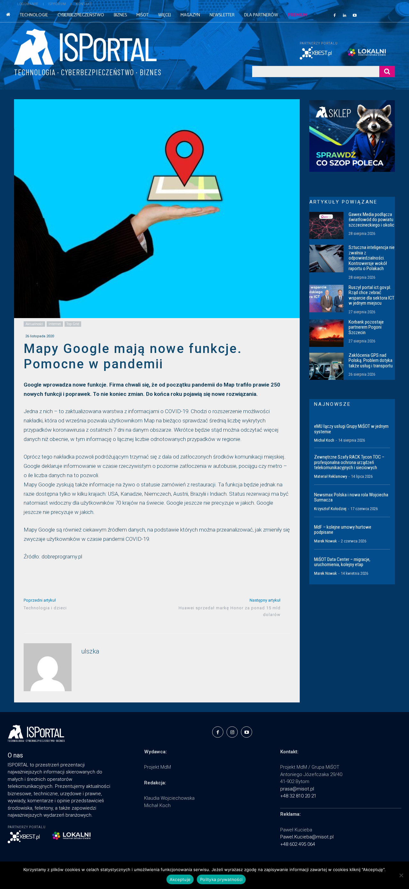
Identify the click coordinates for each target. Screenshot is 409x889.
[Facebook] (334, 15)
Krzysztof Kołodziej (330, 508)
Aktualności (34, 324)
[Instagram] (232, 732)
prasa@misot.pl (297, 789)
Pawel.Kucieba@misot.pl (307, 837)
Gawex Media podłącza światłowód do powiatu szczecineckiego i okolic (371, 220)
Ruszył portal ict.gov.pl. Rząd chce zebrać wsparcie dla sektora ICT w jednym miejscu (371, 295)
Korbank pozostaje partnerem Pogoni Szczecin (366, 327)
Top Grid (72, 324)
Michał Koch (324, 440)
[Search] (387, 71)
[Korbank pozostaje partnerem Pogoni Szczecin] (326, 333)
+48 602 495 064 (297, 844)
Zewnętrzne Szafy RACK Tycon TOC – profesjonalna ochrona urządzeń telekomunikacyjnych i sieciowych (349, 462)
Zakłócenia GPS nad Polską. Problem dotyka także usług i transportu (371, 360)
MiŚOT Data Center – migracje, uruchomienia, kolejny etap (342, 562)
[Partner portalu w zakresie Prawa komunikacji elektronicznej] (371, 52)
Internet (55, 324)
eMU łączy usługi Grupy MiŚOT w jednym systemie (351, 429)
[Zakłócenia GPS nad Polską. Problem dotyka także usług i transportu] (326, 366)
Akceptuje (180, 879)
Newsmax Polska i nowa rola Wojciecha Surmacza (351, 497)
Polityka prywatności (221, 879)
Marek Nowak (325, 541)
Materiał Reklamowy (330, 476)
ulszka (90, 651)
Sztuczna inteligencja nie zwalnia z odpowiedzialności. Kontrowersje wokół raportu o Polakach (372, 257)
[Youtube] (354, 15)
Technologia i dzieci (45, 607)
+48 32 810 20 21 (298, 796)
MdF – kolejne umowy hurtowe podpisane (342, 529)
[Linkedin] (344, 15)
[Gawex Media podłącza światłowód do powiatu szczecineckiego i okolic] (326, 225)
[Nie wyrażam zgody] (401, 875)
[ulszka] (48, 667)
